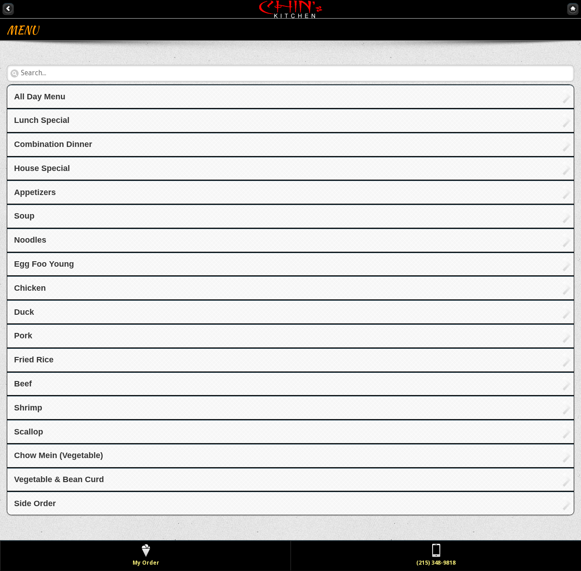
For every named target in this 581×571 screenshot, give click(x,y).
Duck (24, 312)
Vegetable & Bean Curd (59, 479)
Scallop (28, 431)
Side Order (35, 503)
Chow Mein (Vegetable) (58, 455)
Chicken (30, 288)
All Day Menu (39, 96)
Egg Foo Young (44, 263)
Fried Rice (34, 359)
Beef (23, 383)
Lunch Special (41, 120)
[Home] (573, 9)
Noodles (30, 239)
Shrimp (28, 407)
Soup (24, 215)
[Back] (8, 9)
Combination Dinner (53, 144)
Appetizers (35, 192)
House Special (42, 168)
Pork (23, 335)
